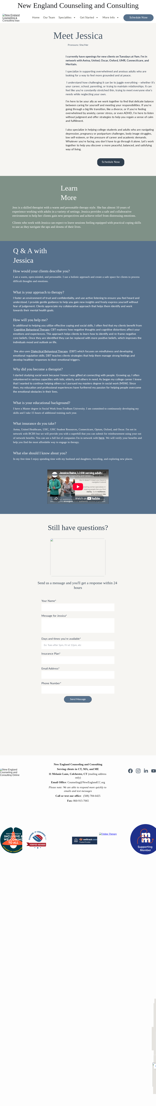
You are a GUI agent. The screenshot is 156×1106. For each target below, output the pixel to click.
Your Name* (48, 601)
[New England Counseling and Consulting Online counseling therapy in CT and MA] (12, 772)
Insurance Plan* (50, 653)
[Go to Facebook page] (132, 771)
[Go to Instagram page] (140, 771)
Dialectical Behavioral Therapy (49, 351)
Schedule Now (138, 17)
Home (36, 17)
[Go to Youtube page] (153, 771)
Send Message (78, 699)
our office (75, 795)
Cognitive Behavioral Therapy (31, 329)
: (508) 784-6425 (90, 795)
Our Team (49, 17)
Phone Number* (51, 683)
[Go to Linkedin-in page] (147, 771)
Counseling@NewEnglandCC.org (86, 782)
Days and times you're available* (61, 639)
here (101, 438)
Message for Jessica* (54, 616)
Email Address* (50, 668)
